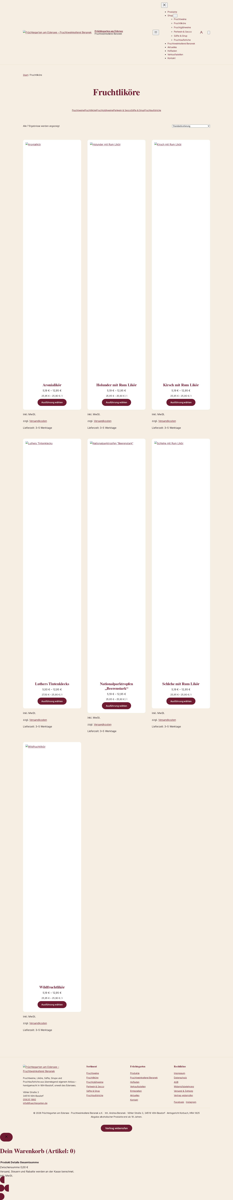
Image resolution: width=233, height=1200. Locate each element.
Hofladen (134, 1082)
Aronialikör (52, 385)
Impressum (179, 1073)
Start (25, 75)
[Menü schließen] (164, 5)
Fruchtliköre (90, 110)
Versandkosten (38, 421)
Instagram (191, 1102)
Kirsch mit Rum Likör (181, 385)
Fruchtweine (78, 110)
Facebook (179, 1102)
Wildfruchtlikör (52, 987)
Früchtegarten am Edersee (109, 31)
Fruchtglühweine (104, 110)
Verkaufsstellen (138, 1086)
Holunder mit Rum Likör (116, 385)
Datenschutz (180, 1077)
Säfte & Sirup (137, 110)
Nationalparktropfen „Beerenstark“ (116, 686)
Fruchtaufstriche (152, 110)
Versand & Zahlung (183, 1091)
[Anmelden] (201, 32)
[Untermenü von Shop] (175, 15)
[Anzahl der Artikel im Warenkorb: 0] (208, 32)
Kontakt (134, 1099)
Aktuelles (134, 1095)
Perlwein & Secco (122, 110)
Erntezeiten (136, 1091)
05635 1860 (29, 1099)
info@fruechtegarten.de (35, 1103)
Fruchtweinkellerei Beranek (144, 1077)
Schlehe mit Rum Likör (181, 683)
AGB (176, 1082)
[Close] (6, 1137)
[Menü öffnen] (156, 32)
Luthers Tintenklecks (52, 683)
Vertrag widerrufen (183, 1095)
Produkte (134, 1073)
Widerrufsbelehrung (184, 1086)
